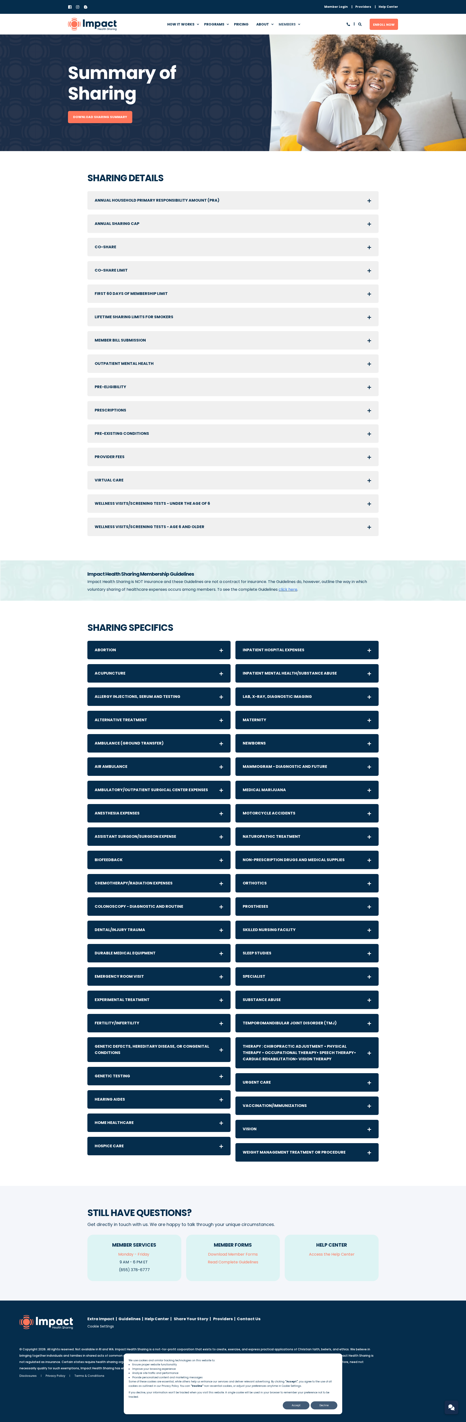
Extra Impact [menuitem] (100, 1319)
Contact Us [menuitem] (248, 1319)
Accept (296, 1405)
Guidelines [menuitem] (129, 1319)
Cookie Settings (100, 1326)
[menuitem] (336, 6)
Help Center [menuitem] (157, 1319)
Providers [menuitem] (223, 1319)
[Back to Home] (92, 24)
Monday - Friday (133, 1254)
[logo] (46, 1322)
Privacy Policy (170, 1386)
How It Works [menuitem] (180, 24)
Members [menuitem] (287, 24)
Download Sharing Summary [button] (100, 117)
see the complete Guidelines (260, 589)
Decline (324, 1405)
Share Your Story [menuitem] (191, 1319)
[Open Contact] (348, 24)
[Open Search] (360, 23)
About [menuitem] (262, 24)
